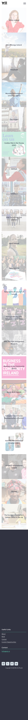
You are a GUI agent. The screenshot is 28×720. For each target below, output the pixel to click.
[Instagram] (3, 663)
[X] (7, 663)
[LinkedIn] (16, 663)
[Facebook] (12, 663)
